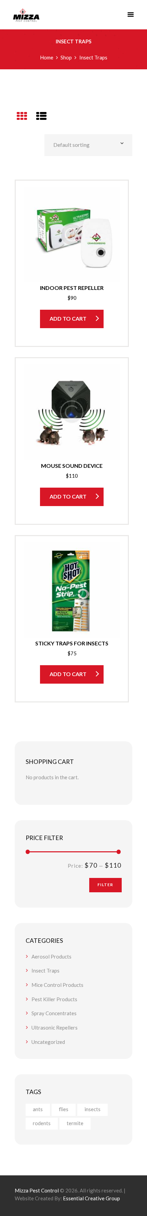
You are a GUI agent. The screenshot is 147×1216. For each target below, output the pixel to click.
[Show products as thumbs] (22, 116)
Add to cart (68, 318)
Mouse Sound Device (72, 465)
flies (63, 1109)
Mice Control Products (57, 985)
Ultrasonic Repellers (54, 1027)
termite (75, 1123)
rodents (42, 1123)
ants (38, 1109)
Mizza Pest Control (37, 1190)
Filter (105, 884)
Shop (66, 57)
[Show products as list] (41, 116)
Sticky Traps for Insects (71, 643)
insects (92, 1109)
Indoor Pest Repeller (72, 287)
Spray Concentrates (54, 1013)
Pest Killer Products (54, 999)
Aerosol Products (51, 956)
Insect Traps (45, 970)
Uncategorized (48, 1042)
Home (46, 57)
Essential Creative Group (91, 1198)
